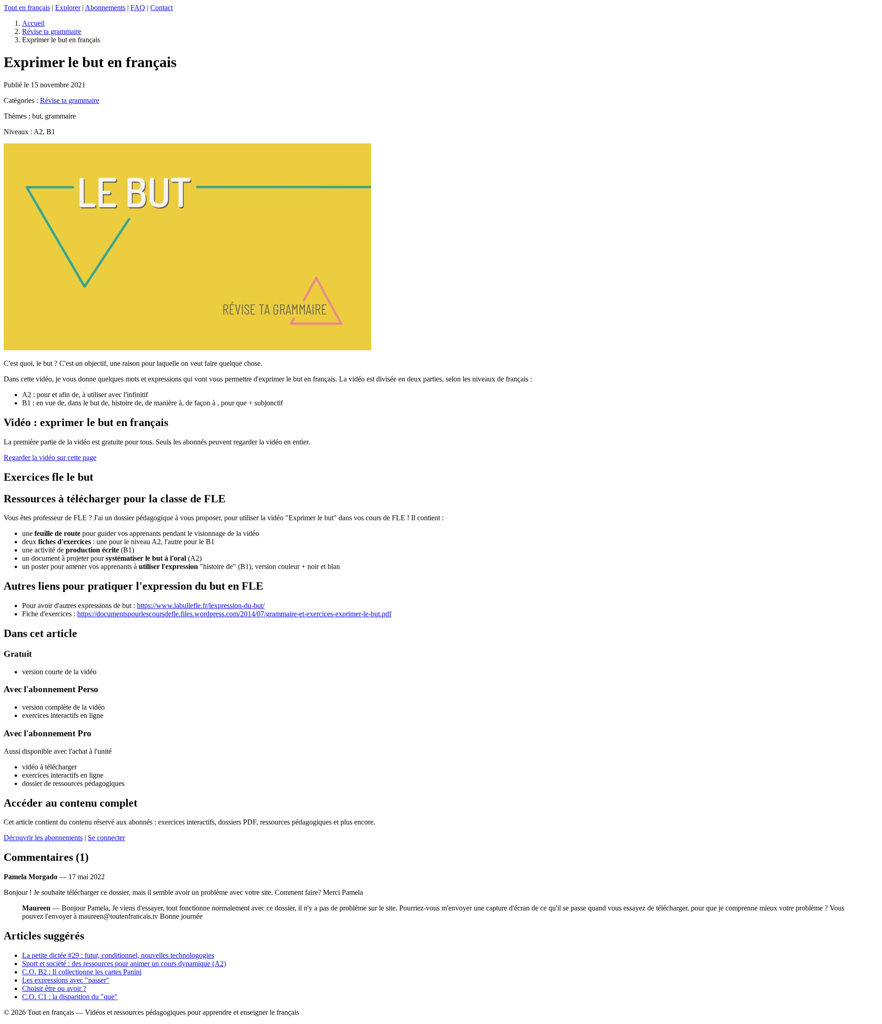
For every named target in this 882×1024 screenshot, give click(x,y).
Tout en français (27, 7)
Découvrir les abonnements (43, 838)
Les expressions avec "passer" (65, 980)
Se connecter (106, 838)
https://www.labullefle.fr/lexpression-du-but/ (201, 605)
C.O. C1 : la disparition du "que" (70, 997)
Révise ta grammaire (51, 31)
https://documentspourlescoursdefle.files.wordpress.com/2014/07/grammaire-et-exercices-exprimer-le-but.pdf (234, 614)
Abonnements (105, 7)
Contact (161, 7)
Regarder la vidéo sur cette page (50, 457)
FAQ (137, 7)
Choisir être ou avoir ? (54, 988)
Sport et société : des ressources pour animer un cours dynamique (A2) (124, 963)
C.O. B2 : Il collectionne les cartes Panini (81, 972)
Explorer (67, 7)
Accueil (33, 23)
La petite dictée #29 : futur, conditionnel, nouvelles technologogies (118, 955)
